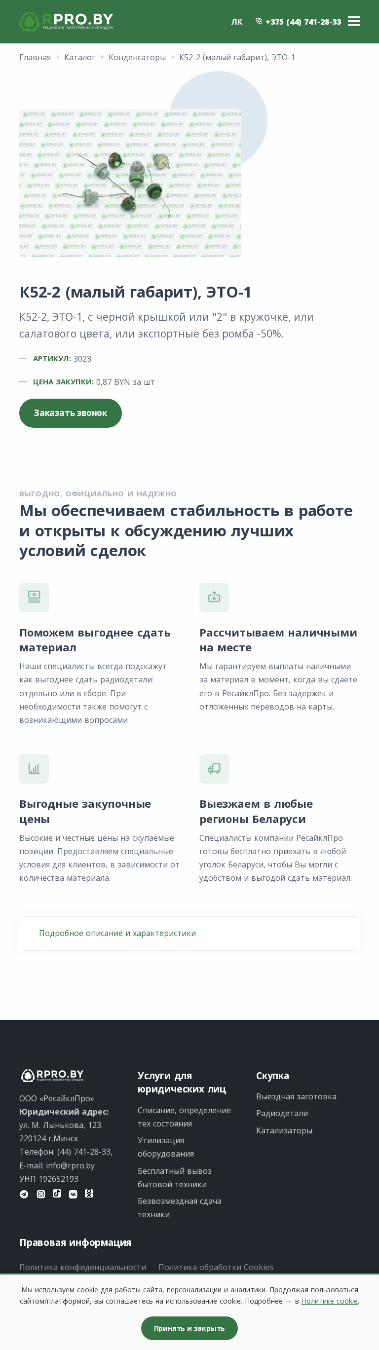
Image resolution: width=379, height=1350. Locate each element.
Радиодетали (282, 1113)
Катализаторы (284, 1130)
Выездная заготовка (296, 1096)
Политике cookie (330, 1301)
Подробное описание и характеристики (117, 933)
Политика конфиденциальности (82, 1267)
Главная (35, 57)
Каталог (79, 57)
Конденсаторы (137, 57)
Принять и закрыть (190, 1328)
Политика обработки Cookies (215, 1267)
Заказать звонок (70, 412)
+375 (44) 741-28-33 (302, 21)
